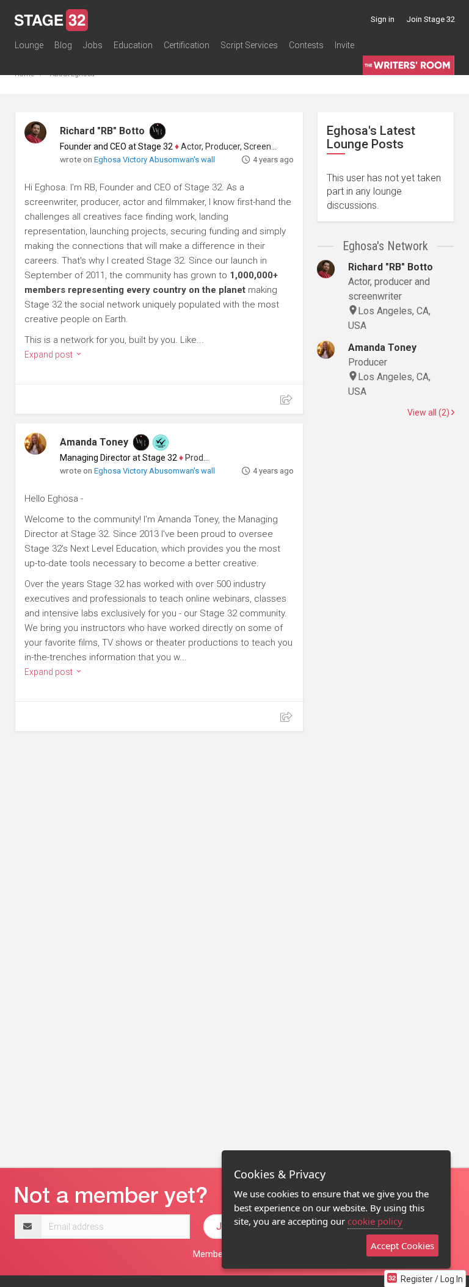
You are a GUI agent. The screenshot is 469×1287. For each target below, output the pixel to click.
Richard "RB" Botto (102, 131)
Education (133, 45)
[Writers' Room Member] (157, 131)
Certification (186, 45)
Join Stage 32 (431, 19)
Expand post (49, 354)
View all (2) (429, 412)
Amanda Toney (94, 442)
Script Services (249, 45)
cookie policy (374, 1221)
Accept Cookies (402, 1245)
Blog (63, 45)
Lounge (29, 45)
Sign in (382, 19)
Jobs (93, 45)
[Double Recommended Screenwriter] (160, 442)
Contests (306, 45)
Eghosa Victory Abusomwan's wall (154, 159)
